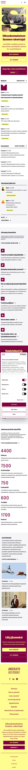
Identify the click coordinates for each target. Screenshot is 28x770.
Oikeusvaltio (5, 101)
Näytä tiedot (20, 399)
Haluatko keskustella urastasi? (12, 269)
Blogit (3, 217)
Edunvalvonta (5, 138)
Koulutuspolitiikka (11, 195)
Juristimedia (5, 220)
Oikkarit (13, 72)
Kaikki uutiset (21, 80)
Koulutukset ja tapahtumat (14, 710)
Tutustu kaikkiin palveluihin (9, 443)
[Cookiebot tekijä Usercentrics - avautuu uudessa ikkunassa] (20, 354)
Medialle (14, 707)
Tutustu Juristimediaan (9, 559)
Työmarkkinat (5, 124)
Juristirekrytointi (14, 700)
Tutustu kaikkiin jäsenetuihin (9, 243)
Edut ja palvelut (14, 692)
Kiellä (14, 414)
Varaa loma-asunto (8, 320)
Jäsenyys (14, 689)
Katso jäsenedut (14, 54)
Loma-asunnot (14, 696)
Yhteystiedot (14, 714)
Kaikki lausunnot (20, 146)
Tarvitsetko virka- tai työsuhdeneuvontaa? (9, 335)
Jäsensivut (13, 747)
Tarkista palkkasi (7, 303)
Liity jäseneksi (14, 60)
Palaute (14, 760)
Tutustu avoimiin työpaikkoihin (12, 255)
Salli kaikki (14, 404)
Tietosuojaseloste (14, 756)
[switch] (24, 384)
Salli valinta (14, 409)
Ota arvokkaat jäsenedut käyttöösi (13, 284)
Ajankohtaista (14, 703)
